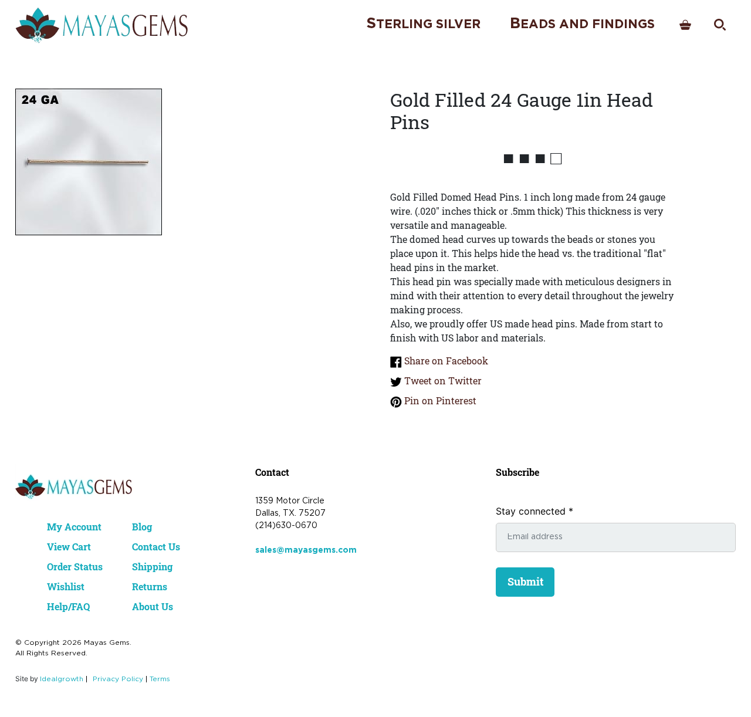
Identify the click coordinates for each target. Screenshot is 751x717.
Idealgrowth (61, 679)
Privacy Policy (118, 679)
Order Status (75, 566)
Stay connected (534, 511)
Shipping (152, 566)
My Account (74, 526)
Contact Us (156, 546)
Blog (142, 526)
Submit (525, 581)
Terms (160, 679)
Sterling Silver (423, 24)
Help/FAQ (68, 606)
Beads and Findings (582, 24)
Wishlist (65, 586)
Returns (149, 586)
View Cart (69, 546)
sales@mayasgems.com (306, 550)
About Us (152, 606)
